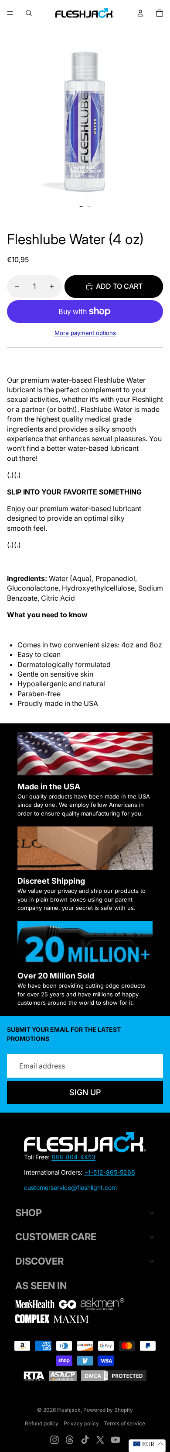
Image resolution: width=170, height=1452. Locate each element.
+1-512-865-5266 (109, 1172)
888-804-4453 (73, 1157)
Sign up (85, 1092)
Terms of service (124, 1423)
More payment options (85, 332)
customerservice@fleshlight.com (70, 1187)
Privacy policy (81, 1423)
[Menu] (10, 13)
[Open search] (28, 13)
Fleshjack (69, 1410)
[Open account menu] (140, 13)
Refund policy (41, 1423)
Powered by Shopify (108, 1410)
